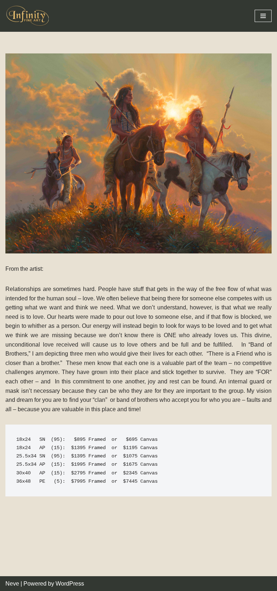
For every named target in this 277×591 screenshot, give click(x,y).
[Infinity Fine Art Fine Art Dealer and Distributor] (28, 16)
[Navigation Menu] (263, 16)
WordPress (70, 584)
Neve (12, 584)
